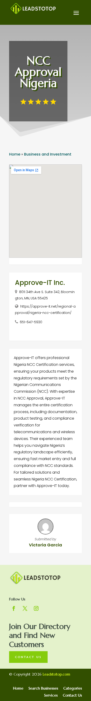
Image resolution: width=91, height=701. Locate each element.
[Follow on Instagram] (36, 608)
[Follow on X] (25, 608)
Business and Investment (47, 154)
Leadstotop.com (56, 674)
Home (14, 154)
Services (51, 695)
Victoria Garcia (45, 545)
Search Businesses (43, 688)
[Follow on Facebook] (13, 608)
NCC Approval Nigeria (38, 72)
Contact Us (28, 657)
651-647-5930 (31, 322)
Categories (72, 688)
